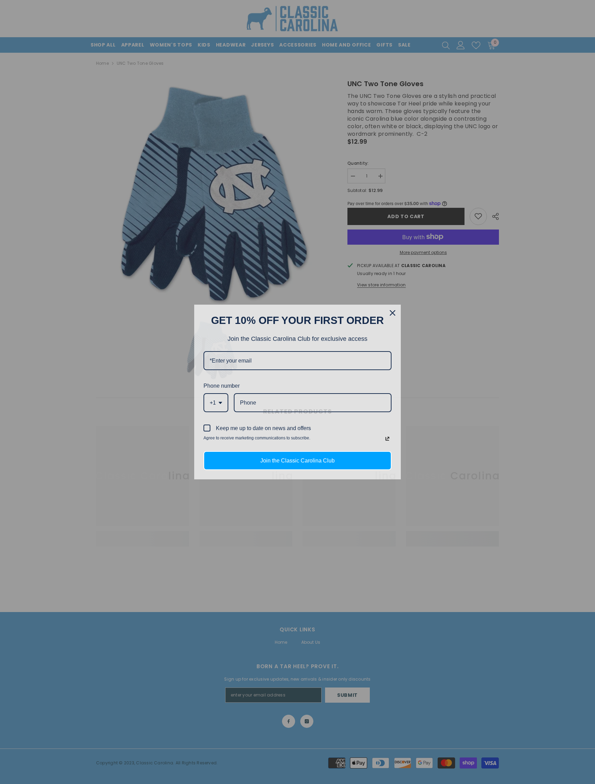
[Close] (392, 313)
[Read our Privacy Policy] (387, 439)
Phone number (221, 386)
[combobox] (215, 402)
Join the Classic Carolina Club (297, 461)
